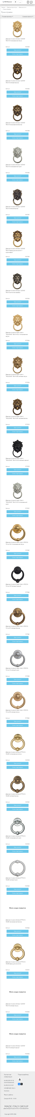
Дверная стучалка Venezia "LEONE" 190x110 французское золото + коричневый (15, 250)
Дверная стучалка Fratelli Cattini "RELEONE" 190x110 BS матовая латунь (16, 375)
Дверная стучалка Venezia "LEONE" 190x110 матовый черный (15, 1047)
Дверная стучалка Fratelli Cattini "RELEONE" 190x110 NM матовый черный (17, 459)
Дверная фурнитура (12, 7)
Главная (3, 7)
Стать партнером (17, 54)
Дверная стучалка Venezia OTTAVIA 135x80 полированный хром (15, 837)
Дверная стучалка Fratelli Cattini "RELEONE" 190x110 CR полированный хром (16, 502)
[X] (21, 1084)
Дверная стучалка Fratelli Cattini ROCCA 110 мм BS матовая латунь (17, 711)
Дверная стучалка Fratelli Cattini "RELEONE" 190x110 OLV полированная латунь (17, 334)
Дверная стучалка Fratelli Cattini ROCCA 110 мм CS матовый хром (17, 669)
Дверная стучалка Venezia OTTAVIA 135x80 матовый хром (15, 879)
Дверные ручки (22, 7)
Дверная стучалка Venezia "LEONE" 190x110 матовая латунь (15, 1005)
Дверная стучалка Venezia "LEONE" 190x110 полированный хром (15, 166)
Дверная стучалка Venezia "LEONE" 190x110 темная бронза (15, 208)
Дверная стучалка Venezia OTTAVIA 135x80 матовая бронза (15, 795)
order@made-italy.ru (9, 1088)
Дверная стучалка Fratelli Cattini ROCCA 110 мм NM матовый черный (17, 585)
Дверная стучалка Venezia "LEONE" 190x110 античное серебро (15, 291)
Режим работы (8, 1095)
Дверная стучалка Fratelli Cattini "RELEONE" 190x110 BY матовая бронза (16, 417)
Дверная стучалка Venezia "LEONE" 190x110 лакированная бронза (15, 124)
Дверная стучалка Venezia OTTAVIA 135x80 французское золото (15, 963)
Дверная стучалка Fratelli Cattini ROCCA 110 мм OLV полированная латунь (17, 543)
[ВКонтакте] (19, 1084)
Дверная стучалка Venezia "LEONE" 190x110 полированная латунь (15, 40)
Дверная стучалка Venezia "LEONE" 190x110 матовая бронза (15, 82)
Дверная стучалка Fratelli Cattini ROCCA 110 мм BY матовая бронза (17, 627)
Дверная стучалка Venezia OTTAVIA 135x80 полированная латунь (15, 753)
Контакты (6, 1091)
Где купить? (17, 50)
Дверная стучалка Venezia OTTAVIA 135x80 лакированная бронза (15, 921)
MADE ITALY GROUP (16, 1106)
